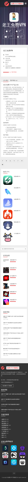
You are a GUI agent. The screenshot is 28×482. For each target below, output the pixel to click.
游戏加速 (4, 427)
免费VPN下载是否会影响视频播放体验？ (12, 338)
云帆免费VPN (17, 199)
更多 (3, 437)
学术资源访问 (5, 429)
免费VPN (4, 419)
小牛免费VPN (17, 233)
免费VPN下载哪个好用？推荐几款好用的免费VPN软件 (13, 394)
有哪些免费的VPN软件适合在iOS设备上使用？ (13, 333)
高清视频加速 (5, 425)
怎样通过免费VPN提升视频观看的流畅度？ (12, 328)
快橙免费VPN (17, 210)
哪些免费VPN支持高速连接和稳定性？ (11, 348)
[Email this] (2, 164)
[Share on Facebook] (2, 160)
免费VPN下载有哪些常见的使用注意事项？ (12, 322)
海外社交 (4, 421)
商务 (3, 435)
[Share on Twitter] (6, 160)
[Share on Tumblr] (14, 160)
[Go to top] (14, 473)
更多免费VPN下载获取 (7, 385)
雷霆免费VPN (17, 176)
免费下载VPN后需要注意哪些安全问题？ (12, 353)
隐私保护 (4, 433)
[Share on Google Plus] (18, 160)
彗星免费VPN (17, 222)
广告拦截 (4, 431)
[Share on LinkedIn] (10, 160)
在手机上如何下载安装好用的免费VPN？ (12, 343)
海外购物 (4, 423)
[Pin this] (21, 160)
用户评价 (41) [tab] (13, 80)
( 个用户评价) (13, 72)
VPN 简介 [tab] (5, 80)
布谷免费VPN (17, 188)
